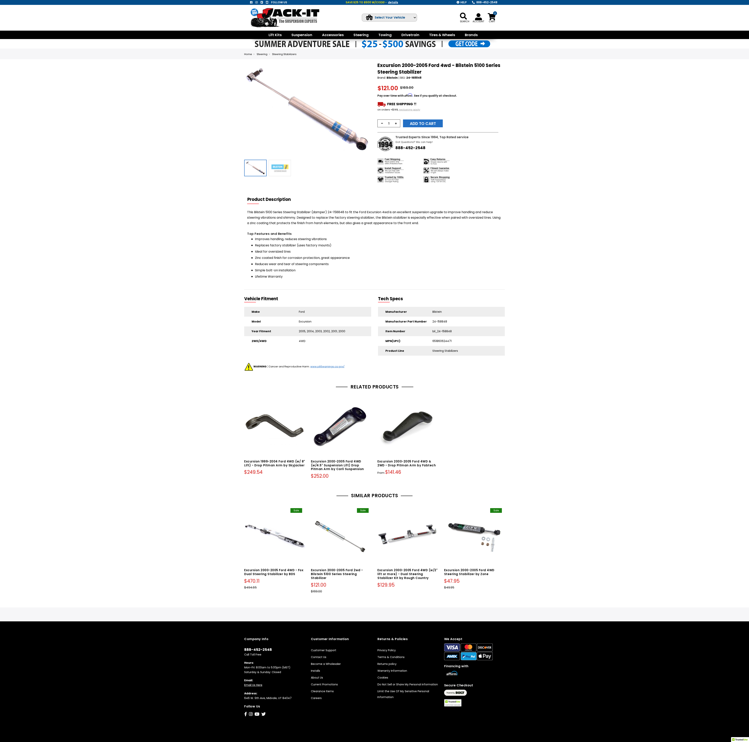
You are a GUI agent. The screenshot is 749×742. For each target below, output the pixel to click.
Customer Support (323, 650)
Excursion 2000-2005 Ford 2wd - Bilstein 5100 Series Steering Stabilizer (337, 574)
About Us (317, 678)
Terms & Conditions (391, 657)
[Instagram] (256, 2)
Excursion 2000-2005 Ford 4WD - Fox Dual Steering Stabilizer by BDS (273, 572)
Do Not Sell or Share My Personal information (407, 684)
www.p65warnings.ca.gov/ (327, 366)
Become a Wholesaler (326, 664)
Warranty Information (392, 671)
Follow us (279, 2)
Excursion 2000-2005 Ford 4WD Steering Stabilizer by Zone (469, 572)
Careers (316, 698)
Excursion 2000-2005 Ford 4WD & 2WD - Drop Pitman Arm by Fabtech (406, 463)
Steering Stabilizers (284, 54)
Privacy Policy (386, 650)
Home (248, 54)
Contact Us (318, 657)
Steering (262, 54)
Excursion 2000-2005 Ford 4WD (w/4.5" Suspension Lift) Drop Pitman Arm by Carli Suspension (337, 465)
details (393, 2)
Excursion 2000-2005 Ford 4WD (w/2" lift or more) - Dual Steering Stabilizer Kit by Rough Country (407, 574)
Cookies (382, 678)
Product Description (269, 199)
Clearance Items (322, 691)
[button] (368, 110)
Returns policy (387, 664)
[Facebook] (251, 2)
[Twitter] (262, 2)
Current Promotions (324, 684)
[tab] (271, 199)
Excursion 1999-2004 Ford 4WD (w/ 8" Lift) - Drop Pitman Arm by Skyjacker (274, 463)
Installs (315, 671)
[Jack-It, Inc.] (289, 18)
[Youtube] (267, 2)
